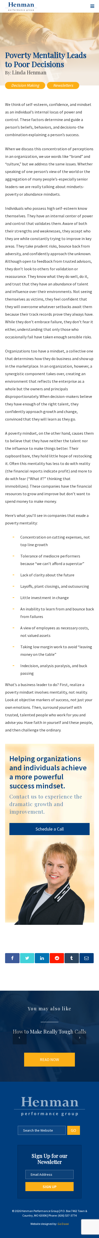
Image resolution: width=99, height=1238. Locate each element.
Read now (49, 1059)
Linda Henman (29, 72)
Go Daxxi (63, 1224)
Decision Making (25, 85)
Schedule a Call (50, 829)
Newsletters (63, 85)
